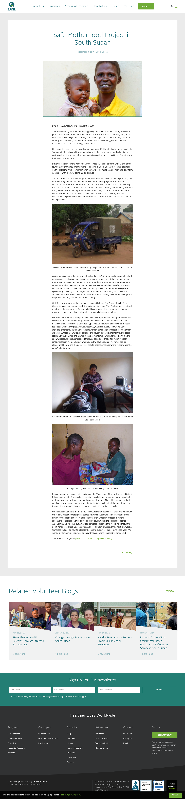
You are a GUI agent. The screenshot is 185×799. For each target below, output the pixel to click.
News (116, 6)
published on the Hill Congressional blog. (94, 539)
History (70, 743)
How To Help (100, 6)
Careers (70, 762)
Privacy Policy (57, 697)
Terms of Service (74, 697)
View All (171, 591)
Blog (69, 734)
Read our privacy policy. (70, 795)
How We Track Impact (48, 739)
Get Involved (102, 727)
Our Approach (14, 734)
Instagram (127, 739)
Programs (54, 6)
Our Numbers (44, 734)
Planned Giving (101, 748)
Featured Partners (75, 748)
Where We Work (15, 739)
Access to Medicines (76, 6)
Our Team (71, 739)
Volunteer (129, 6)
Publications (43, 743)
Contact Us (72, 758)
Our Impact (44, 727)
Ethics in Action (41, 782)
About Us (38, 6)
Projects (11, 753)
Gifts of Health (101, 739)
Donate (146, 6)
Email (125, 743)
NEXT (125, 553)
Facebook (127, 734)
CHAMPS (12, 743)
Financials (71, 753)
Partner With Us (102, 743)
